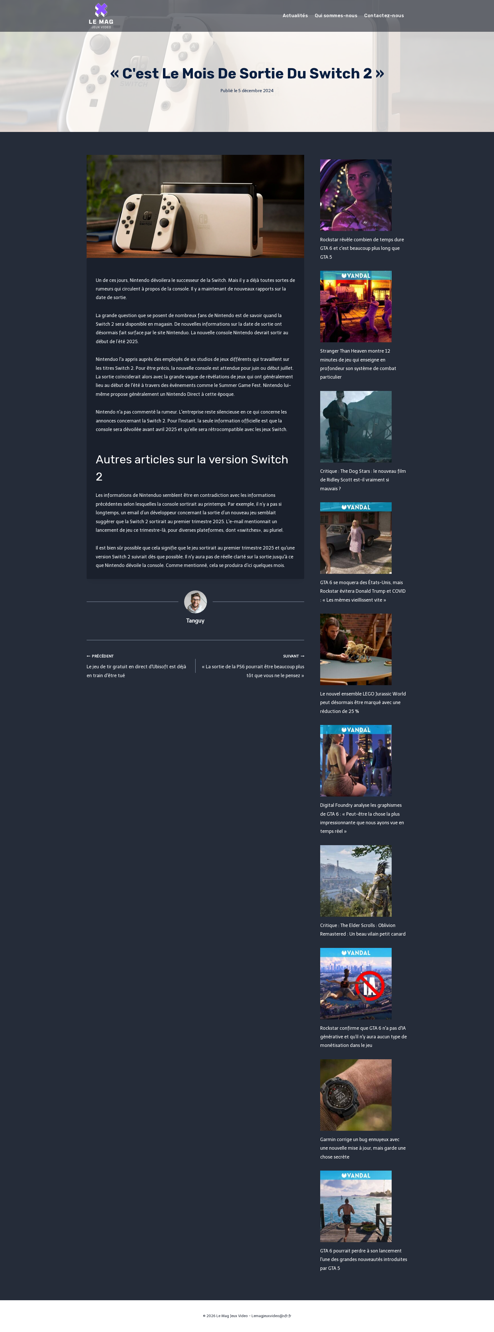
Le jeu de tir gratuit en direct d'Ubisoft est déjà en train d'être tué (136, 666)
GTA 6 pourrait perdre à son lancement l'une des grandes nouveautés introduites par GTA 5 (363, 1259)
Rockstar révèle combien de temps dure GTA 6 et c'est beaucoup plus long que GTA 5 (362, 248)
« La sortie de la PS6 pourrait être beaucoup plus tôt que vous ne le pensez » (253, 666)
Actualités (295, 15)
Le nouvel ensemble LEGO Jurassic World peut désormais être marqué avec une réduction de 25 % (363, 702)
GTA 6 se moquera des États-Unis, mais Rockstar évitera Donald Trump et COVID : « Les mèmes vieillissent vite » (363, 591)
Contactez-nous (384, 15)
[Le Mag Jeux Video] (101, 15)
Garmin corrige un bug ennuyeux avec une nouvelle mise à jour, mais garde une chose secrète (363, 1148)
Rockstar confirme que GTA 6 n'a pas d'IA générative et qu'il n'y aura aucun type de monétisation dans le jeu (363, 1036)
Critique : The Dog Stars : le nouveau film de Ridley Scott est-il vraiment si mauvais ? (363, 480)
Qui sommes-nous (336, 15)
